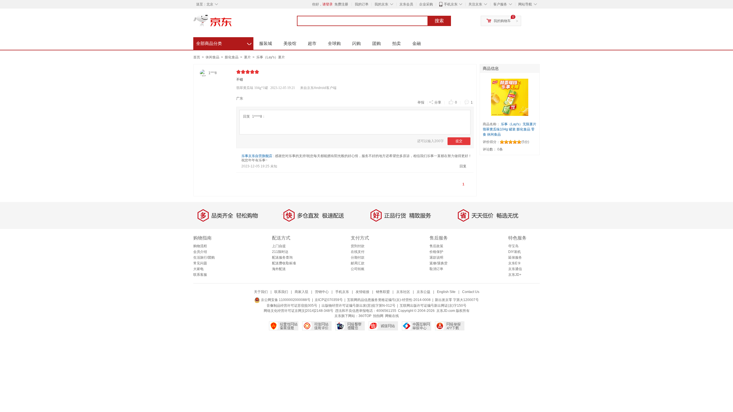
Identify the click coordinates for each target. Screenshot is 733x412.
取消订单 (436, 269)
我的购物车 (502, 21)
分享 (437, 102)
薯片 (248, 57)
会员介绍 (200, 252)
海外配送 (279, 269)
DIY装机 (514, 252)
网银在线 (392, 316)
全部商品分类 (223, 42)
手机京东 (451, 4)
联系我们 (281, 292)
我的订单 (362, 4)
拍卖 (396, 43)
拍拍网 (378, 316)
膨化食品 (232, 57)
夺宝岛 (513, 246)
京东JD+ (514, 275)
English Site (446, 292)
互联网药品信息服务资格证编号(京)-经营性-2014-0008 (389, 300)
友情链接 (362, 292)
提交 (459, 141)
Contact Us (470, 292)
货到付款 (357, 246)
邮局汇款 (357, 263)
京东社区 (403, 292)
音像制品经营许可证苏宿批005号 (292, 306)
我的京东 (381, 4)
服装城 (265, 43)
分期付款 (357, 257)
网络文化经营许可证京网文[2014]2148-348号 (298, 311)
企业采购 (426, 4)
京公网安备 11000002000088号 (285, 300)
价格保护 (436, 252)
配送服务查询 (282, 257)
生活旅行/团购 (204, 257)
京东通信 (515, 269)
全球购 (334, 43)
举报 (420, 102)
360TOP (364, 316)
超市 (312, 43)
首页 (196, 57)
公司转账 (357, 269)
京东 (232, 22)
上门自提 (279, 246)
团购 (376, 43)
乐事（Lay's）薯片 (270, 57)
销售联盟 (383, 292)
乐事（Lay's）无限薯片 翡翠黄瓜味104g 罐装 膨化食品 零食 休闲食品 (509, 129)
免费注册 (341, 4)
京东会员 (406, 4)
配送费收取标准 (284, 263)
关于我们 (261, 292)
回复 (463, 166)
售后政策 (436, 246)
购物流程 (200, 246)
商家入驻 (301, 292)
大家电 (198, 269)
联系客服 (200, 275)
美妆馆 (289, 43)
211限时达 (280, 252)
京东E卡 (514, 263)
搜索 (439, 20)
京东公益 (423, 292)
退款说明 (436, 257)
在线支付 (357, 252)
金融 (416, 43)
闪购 (356, 43)
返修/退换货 (438, 263)
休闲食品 (213, 57)
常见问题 (200, 263)
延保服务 (515, 257)
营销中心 (322, 292)
